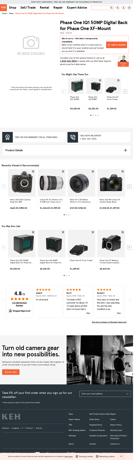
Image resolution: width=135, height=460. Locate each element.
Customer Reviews (97, 430)
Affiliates (72, 436)
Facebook (5, 428)
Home (4, 13)
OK (121, 456)
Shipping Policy (95, 425)
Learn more (68, 456)
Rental (44, 8)
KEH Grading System (77, 430)
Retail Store (94, 419)
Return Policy (116, 425)
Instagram (15, 428)
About (71, 444)
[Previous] (64, 91)
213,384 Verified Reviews (20, 304)
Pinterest (29, 428)
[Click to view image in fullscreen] (31, 46)
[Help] (118, 8)
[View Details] (76, 90)
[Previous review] (3, 300)
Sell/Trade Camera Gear (99, 414)
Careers (92, 444)
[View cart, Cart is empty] (129, 8)
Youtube (39, 428)
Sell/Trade (28, 8)
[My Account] (123, 8)
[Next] (125, 91)
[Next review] (130, 300)
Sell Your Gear (11, 372)
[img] (19, 298)
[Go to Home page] (3, 7)
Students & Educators (98, 436)
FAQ (70, 425)
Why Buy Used (116, 430)
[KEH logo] (11, 416)
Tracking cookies (86, 456)
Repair (58, 8)
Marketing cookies (107, 456)
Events (113, 419)
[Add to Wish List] (81, 80)
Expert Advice (77, 8)
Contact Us (114, 444)
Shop (12, 8)
